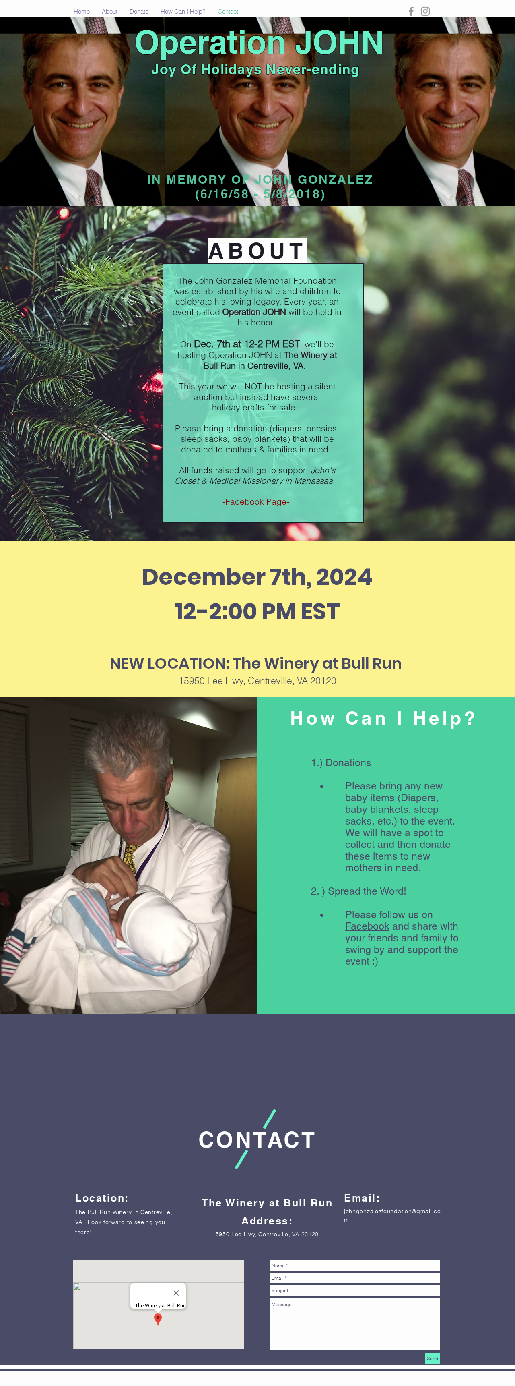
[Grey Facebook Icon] (411, 11)
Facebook (367, 926)
